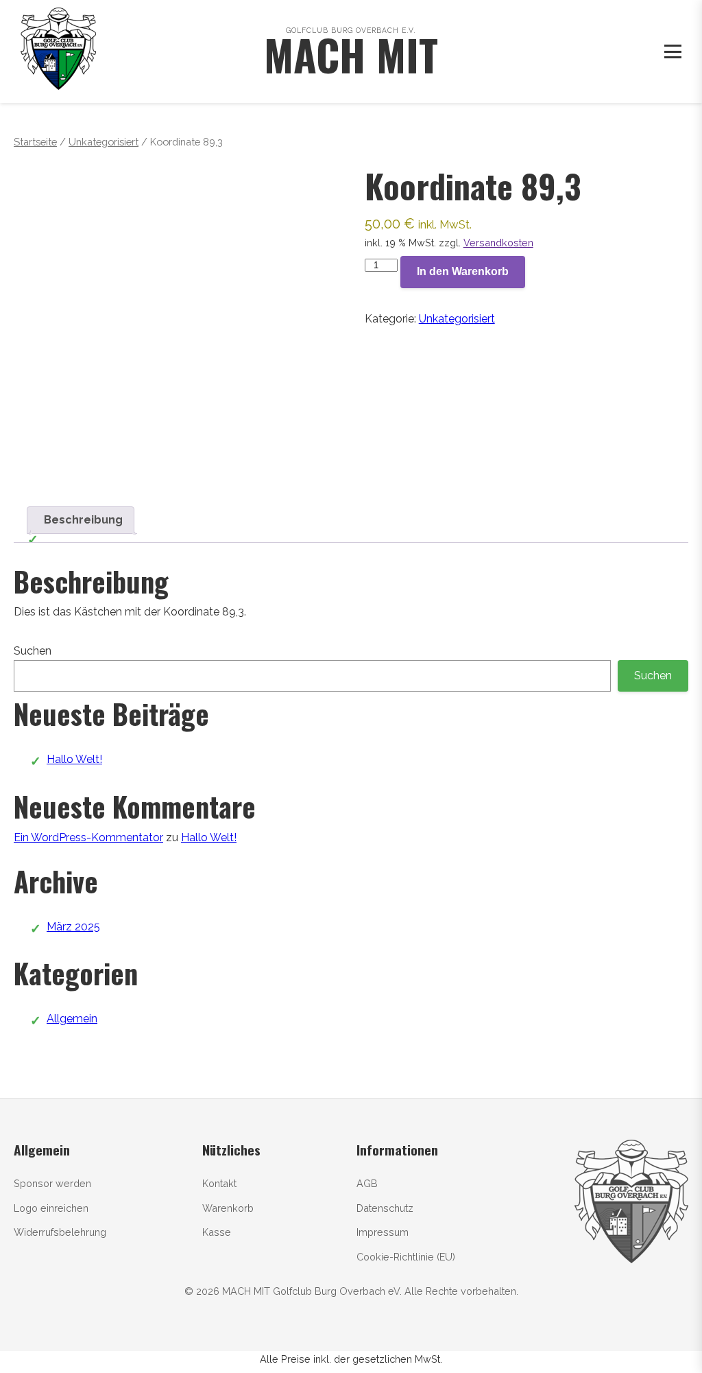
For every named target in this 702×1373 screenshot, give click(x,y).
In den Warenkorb (463, 271)
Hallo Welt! (74, 759)
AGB (367, 1183)
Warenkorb (228, 1208)
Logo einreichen (51, 1208)
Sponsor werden (52, 1183)
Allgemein (72, 1018)
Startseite (35, 142)
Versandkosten (498, 242)
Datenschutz (384, 1208)
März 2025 (73, 926)
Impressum (382, 1232)
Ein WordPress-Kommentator (88, 837)
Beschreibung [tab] (83, 519)
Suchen (32, 650)
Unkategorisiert (103, 142)
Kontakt (219, 1183)
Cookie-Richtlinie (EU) (405, 1257)
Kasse (216, 1232)
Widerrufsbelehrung (60, 1232)
